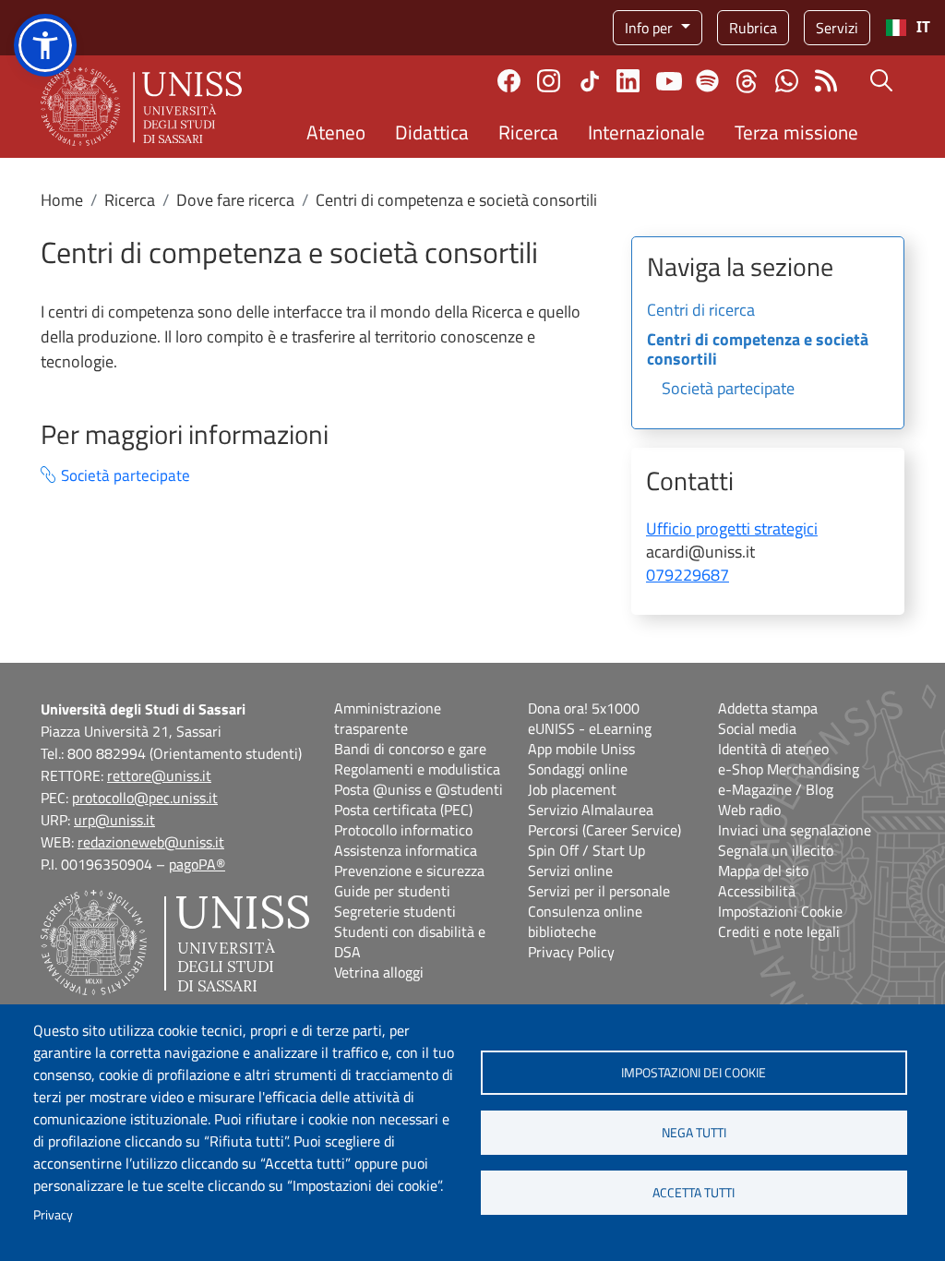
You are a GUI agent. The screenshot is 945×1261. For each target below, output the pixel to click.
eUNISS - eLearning (590, 728)
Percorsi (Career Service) (604, 830)
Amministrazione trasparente (387, 718)
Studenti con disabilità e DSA (409, 941)
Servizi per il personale (599, 891)
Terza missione (796, 132)
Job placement (572, 789)
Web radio (749, 809)
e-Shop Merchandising (788, 769)
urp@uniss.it (114, 820)
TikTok (590, 81)
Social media (757, 728)
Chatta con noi (786, 80)
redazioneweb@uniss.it (151, 842)
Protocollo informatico (403, 830)
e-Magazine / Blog (775, 789)
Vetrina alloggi (379, 972)
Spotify (707, 80)
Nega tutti (694, 1132)
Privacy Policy (571, 952)
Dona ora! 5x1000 (584, 708)
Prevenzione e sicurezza (409, 870)
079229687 (687, 574)
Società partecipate (125, 475)
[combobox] (907, 27)
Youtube (669, 81)
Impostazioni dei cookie (693, 1072)
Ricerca (528, 132)
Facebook (508, 80)
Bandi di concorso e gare (410, 749)
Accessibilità (756, 891)
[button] (45, 45)
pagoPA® (197, 864)
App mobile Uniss (581, 749)
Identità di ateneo (773, 749)
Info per (650, 28)
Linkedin (628, 80)
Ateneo (335, 132)
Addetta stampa (768, 708)
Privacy (53, 1215)
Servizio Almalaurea (590, 809)
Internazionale (646, 132)
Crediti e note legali (779, 931)
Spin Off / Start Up (586, 850)
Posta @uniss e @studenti (418, 789)
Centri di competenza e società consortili (757, 351)
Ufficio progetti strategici (732, 528)
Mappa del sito (763, 870)
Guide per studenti (392, 891)
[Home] (141, 106)
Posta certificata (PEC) (403, 809)
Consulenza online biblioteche (585, 921)
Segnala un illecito (775, 850)
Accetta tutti (693, 1192)
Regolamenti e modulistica (417, 769)
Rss (826, 80)
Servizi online (570, 870)
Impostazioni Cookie (780, 911)
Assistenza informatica (405, 850)
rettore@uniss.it (159, 775)
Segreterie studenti (395, 911)
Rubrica (753, 28)
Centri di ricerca (701, 311)
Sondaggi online (578, 769)
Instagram (548, 80)
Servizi (837, 28)
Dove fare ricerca (235, 199)
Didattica (432, 132)
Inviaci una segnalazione (794, 830)
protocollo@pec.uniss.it (145, 798)
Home (62, 199)
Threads (747, 81)
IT (923, 27)
